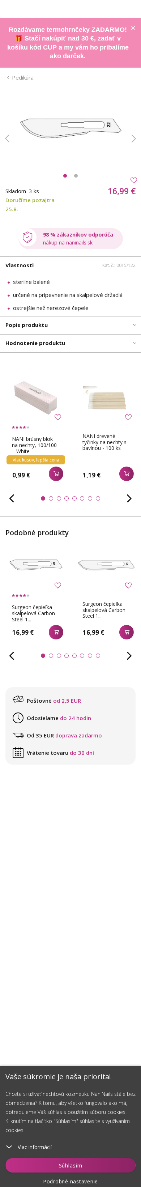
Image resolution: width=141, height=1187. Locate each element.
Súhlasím (70, 1165)
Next (134, 138)
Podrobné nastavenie (70, 1181)
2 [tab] (76, 175)
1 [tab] (65, 175)
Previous (7, 138)
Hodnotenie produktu (35, 342)
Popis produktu (26, 324)
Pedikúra (23, 77)
